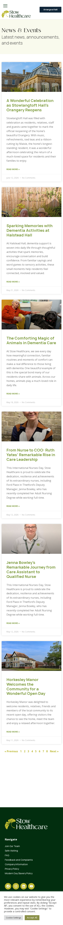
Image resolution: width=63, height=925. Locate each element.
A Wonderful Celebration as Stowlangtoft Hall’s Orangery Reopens (29, 105)
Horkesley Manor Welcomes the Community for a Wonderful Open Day (25, 686)
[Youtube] (31, 886)
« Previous (11, 751)
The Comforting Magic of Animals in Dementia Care (31, 340)
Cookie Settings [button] (13, 917)
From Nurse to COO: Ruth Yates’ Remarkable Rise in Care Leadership (30, 454)
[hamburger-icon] (5, 6)
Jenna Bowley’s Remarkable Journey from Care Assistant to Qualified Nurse (31, 569)
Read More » (13, 169)
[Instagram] (16, 886)
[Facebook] (8, 886)
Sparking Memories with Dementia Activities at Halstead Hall (29, 230)
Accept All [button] (32, 917)
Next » (54, 751)
